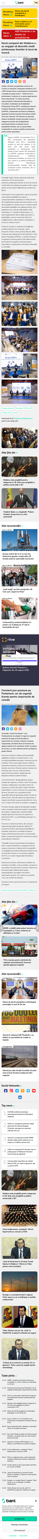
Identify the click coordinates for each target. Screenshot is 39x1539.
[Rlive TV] (35, 3)
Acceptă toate (19, 1519)
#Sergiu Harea (7, 413)
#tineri (16, 413)
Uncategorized (18, 704)
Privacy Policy (23, 1535)
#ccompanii (19, 408)
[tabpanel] (19, 658)
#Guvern (32, 890)
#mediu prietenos (8, 408)
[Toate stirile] (6, 2)
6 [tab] (25, 684)
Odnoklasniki (20, 81)
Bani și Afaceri (17, 57)
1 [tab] (14, 684)
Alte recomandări (11, 525)
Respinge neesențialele (19, 1525)
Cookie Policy (13, 1535)
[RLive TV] (8, 640)
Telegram (15, 81)
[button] (36, 1501)
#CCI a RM (28, 408)
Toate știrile (8, 1375)
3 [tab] (18, 684)
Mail (24, 81)
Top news (7, 1105)
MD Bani (25, 57)
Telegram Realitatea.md (23, 418)
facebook (6, 1091)
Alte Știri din (8, 452)
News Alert (6, 34)
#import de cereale (8, 890)
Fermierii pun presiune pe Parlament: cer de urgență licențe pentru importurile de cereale (18, 695)
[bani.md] (19, 2)
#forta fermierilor (22, 890)
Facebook (3, 81)
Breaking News (8, 13)
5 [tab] (23, 684)
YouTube (34, 1091)
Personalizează (19, 1530)
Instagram (12, 1091)
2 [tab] (16, 684)
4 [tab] (21, 684)
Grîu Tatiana (27, 704)
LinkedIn (7, 81)
